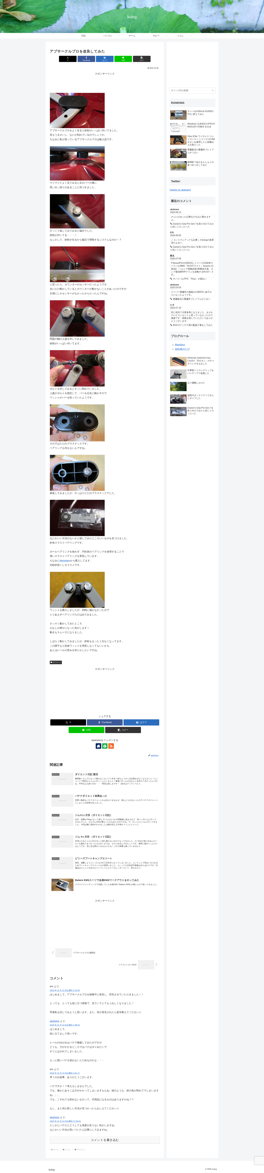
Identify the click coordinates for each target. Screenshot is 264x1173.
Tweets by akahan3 (180, 190)
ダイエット (57, 662)
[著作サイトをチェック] (98, 746)
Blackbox (180, 344)
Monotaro (65, 560)
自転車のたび (182, 349)
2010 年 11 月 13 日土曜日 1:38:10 (65, 1025)
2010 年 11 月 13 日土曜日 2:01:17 (65, 1073)
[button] (142, 59)
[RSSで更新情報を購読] (111, 746)
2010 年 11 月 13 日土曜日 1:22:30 (65, 990)
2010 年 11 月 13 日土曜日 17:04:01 (65, 1121)
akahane (54, 1021)
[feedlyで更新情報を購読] (105, 746)
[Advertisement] (105, 82)
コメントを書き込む (105, 1140)
